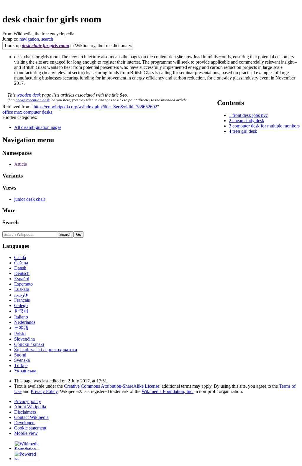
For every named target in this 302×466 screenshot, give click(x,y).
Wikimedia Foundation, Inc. (167, 391)
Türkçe (20, 365)
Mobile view (26, 433)
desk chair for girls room (45, 45)
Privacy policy (27, 401)
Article (20, 164)
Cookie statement (30, 427)
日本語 (21, 327)
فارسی (21, 294)
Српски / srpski (29, 344)
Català (20, 257)
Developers (24, 422)
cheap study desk (248, 120)
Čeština (21, 262)
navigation (29, 39)
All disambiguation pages (37, 127)
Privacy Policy (44, 391)
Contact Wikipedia (31, 417)
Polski (20, 333)
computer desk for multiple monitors (266, 125)
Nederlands (24, 322)
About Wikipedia (30, 406)
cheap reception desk (33, 100)
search (47, 39)
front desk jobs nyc (250, 115)
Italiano (21, 316)
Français (22, 300)
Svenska (22, 360)
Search (10, 222)
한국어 (21, 311)
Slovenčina (24, 338)
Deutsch (21, 273)
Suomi (20, 354)
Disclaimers (25, 411)
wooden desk (29, 94)
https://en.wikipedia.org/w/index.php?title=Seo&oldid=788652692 (95, 106)
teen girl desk (244, 131)
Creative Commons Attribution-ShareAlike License (111, 386)
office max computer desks (27, 112)
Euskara (21, 289)
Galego (21, 305)
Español (21, 278)
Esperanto (23, 283)
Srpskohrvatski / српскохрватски (45, 349)
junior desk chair (29, 199)
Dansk (20, 268)
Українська (25, 370)
